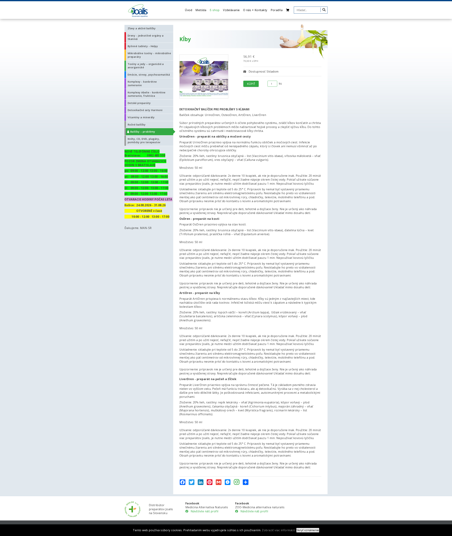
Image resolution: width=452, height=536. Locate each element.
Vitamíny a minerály (141, 117)
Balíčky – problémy (142, 131)
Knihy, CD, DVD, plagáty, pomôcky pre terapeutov (144, 140)
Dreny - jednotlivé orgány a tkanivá (146, 37)
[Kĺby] (203, 76)
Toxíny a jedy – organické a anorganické (146, 65)
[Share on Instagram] (236, 482)
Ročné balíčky (136, 124)
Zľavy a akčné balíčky (142, 28)
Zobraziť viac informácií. (278, 530)
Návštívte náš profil (203, 511)
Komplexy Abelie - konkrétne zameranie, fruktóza (146, 94)
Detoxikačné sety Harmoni (145, 110)
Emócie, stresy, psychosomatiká (149, 74)
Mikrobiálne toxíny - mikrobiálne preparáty (149, 55)
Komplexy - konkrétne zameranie (142, 83)
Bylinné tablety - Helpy (143, 46)
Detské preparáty (139, 103)
